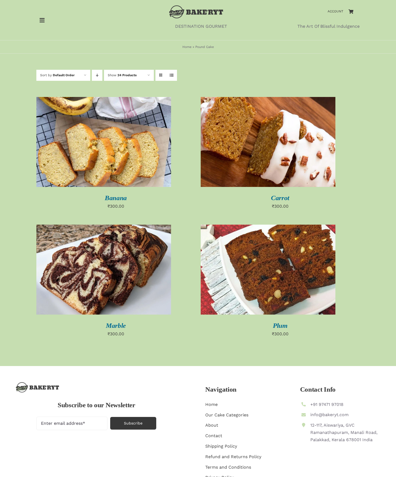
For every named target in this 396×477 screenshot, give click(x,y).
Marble (116, 325)
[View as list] (171, 75)
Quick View (104, 143)
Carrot (280, 197)
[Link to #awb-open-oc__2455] (42, 20)
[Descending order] (97, 75)
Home (187, 47)
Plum (280, 325)
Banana (116, 197)
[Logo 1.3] (196, 7)
